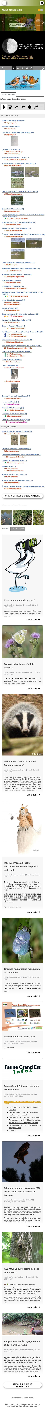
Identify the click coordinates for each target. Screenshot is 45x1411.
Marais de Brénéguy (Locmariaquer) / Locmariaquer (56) (22, 346)
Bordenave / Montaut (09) (11, 127)
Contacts (25, 1397)
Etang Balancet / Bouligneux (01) (13, 121)
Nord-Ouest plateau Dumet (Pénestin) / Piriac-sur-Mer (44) (22, 332)
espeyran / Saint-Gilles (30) (11, 280)
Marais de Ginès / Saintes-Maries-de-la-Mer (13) (19, 163)
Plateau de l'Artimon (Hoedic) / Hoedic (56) (17, 352)
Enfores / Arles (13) (9, 467)
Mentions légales (17, 1397)
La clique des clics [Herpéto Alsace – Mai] (24, 1117)
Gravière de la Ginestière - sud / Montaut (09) (18, 132)
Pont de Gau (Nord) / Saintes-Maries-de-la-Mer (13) (20, 192)
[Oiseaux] (4, 107)
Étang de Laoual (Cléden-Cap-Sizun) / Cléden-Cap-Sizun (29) (23, 234)
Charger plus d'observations (22, 496)
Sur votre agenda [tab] (18, 529)
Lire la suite (32, 620)
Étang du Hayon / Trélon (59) (12, 360)
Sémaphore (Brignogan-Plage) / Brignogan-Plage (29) (21, 269)
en (41, 10)
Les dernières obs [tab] (8, 94)
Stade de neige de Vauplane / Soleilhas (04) (17, 432)
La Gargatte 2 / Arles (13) (11, 150)
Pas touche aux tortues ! (18, 1115)
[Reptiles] (23, 107)
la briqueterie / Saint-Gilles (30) (13, 286)
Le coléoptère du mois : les (24, 1112)
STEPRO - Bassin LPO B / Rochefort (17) (16, 228)
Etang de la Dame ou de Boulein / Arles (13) (17, 480)
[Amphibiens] (29, 107)
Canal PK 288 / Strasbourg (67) (13, 408)
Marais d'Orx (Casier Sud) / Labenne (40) (16, 320)
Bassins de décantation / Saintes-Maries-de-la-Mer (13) (21, 455)
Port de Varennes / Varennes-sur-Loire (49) (17, 340)
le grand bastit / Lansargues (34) (13, 300)
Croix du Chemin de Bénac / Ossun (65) (16, 396)
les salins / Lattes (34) (10, 308)
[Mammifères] (10, 107)
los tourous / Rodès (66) (10, 402)
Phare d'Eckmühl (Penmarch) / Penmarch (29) (18, 263)
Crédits (31, 1397)
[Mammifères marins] (17, 107)
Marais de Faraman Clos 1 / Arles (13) (15, 157)
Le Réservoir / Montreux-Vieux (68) (14, 414)
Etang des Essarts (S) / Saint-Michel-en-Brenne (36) (20, 314)
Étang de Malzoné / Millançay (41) (14, 326)
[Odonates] (36, 107)
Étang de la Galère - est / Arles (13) (14, 474)
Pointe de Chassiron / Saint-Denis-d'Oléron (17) (18, 222)
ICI (36, 1363)
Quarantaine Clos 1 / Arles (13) (13, 209)
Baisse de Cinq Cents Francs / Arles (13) (16, 449)
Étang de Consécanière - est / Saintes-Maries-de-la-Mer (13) (23, 486)
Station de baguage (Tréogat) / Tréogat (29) (17, 274)
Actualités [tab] (5, 529)
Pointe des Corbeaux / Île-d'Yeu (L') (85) (16, 420)
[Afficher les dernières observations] (13, 99)
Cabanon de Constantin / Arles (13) (14, 461)
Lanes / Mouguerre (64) (10, 366)
